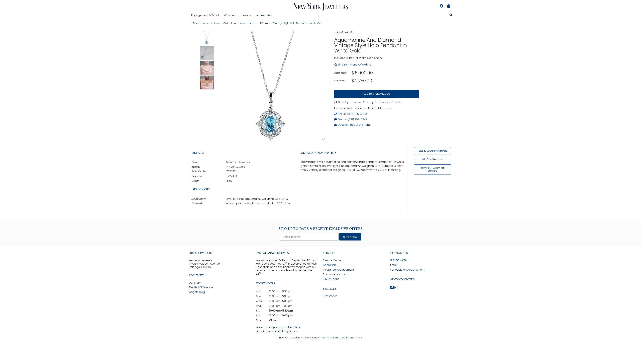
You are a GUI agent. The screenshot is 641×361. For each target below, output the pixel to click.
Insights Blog (197, 292)
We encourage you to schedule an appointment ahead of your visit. (278, 329)
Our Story (195, 283)
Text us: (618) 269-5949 (352, 119)
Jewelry (247, 15)
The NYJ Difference (201, 287)
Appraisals (330, 265)
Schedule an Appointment (407, 270)
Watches (231, 15)
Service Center (332, 260)
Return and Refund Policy (347, 337)
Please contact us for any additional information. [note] (363, 108)
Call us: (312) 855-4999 (352, 114)
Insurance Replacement (338, 270)
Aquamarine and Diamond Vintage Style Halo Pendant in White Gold (370, 45)
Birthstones (330, 296)
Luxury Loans (331, 279)
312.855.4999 (398, 260)
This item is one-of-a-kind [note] (354, 65)
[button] (207, 38)
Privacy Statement (321, 337)
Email (393, 265)
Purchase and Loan (335, 274)
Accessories (264, 15)
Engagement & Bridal (206, 15)
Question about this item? (354, 125)
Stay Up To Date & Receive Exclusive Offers (320, 229)
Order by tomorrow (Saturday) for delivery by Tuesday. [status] (370, 102)
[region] (376, 76)
